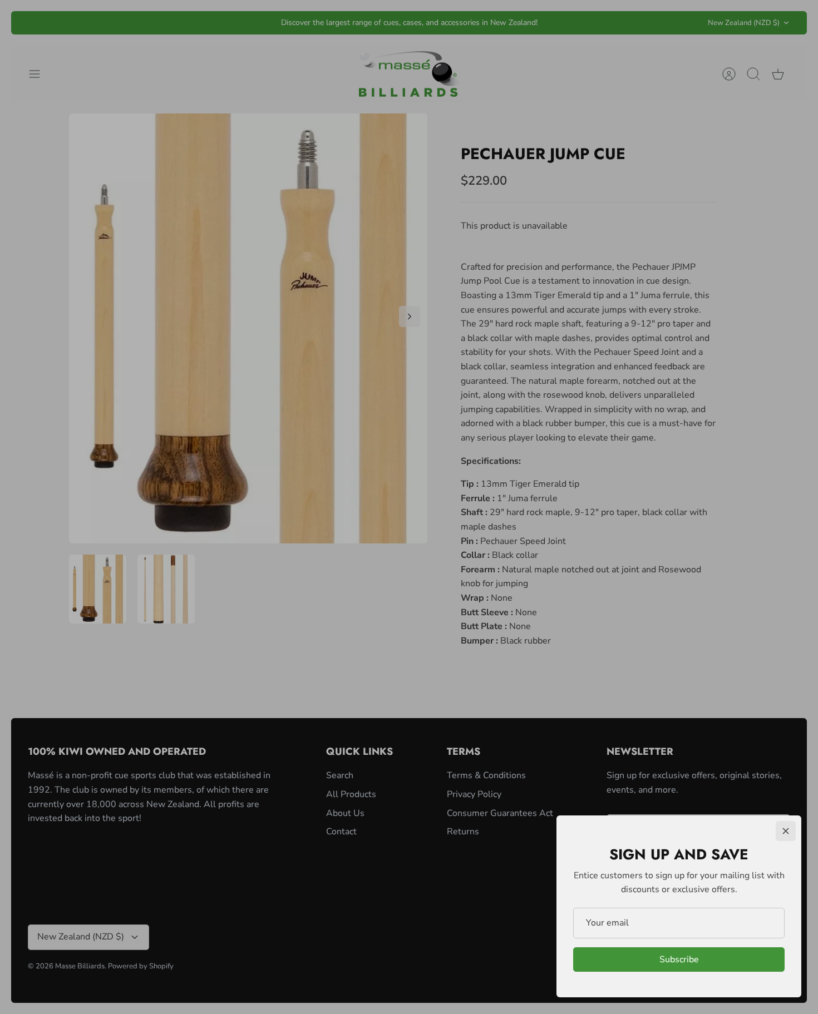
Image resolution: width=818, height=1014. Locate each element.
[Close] (786, 831)
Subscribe (679, 959)
